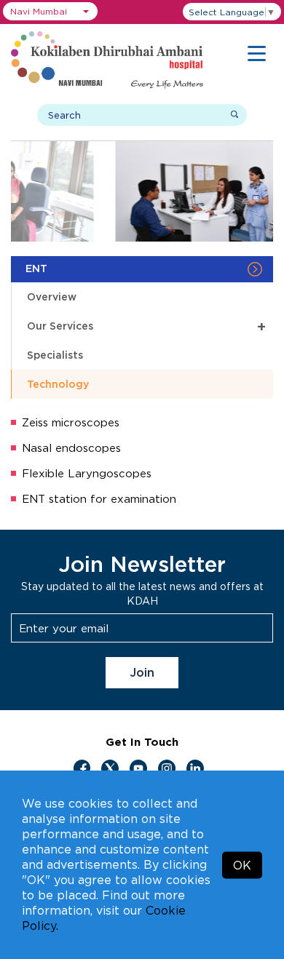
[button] (50, 11)
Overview (51, 296)
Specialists (55, 354)
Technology (58, 383)
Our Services (146, 326)
